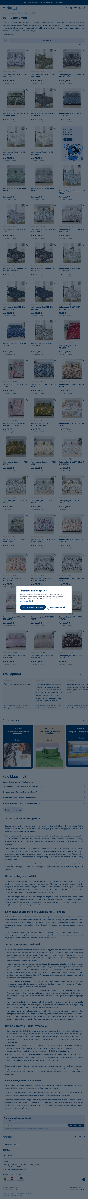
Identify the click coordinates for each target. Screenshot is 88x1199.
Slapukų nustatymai (57, 607)
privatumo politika (26, 601)
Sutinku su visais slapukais (33, 607)
